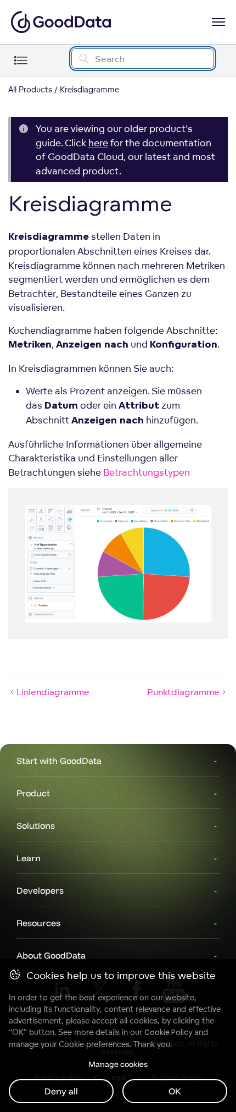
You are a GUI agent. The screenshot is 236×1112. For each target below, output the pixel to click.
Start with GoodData (59, 760)
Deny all (61, 1091)
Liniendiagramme (52, 691)
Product (33, 793)
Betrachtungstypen (146, 472)
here (98, 142)
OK (174, 1091)
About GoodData (51, 955)
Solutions (35, 825)
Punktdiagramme (183, 691)
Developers (40, 890)
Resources (38, 922)
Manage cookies (118, 1064)
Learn (28, 857)
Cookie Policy (168, 1032)
